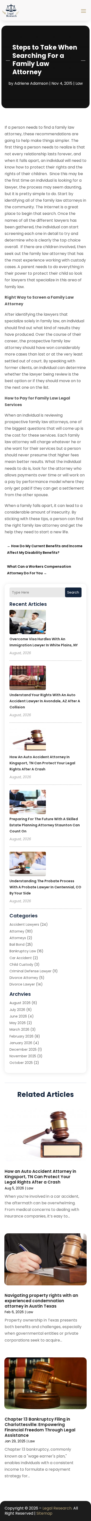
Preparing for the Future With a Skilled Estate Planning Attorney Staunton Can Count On (44, 825)
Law (79, 83)
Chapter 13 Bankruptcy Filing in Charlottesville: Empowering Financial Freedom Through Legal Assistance (40, 1427)
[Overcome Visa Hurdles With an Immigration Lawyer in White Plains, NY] (27, 623)
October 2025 (21, 1062)
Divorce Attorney (23, 977)
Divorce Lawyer (22, 984)
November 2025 (22, 1056)
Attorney (16, 931)
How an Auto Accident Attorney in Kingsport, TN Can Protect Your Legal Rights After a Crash (42, 763)
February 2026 (21, 1036)
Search (73, 592)
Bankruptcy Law (22, 951)
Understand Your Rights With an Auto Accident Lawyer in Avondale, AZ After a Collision (44, 701)
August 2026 (20, 1002)
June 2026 (18, 1016)
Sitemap (44, 1513)
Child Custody (21, 964)
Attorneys (17, 937)
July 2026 (17, 1009)
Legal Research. (57, 1508)
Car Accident (20, 957)
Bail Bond (17, 944)
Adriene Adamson (31, 83)
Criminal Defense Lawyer (30, 971)
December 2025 (23, 1049)
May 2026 (17, 1022)
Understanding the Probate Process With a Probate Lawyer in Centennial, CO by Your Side (45, 887)
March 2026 (19, 1029)
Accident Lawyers (24, 924)
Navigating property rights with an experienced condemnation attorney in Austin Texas (41, 1300)
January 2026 (20, 1042)
